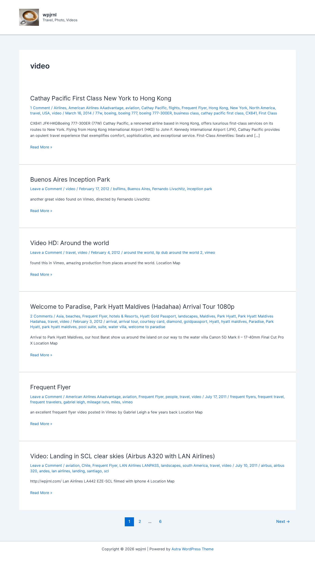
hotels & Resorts (123, 316)
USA (46, 113)
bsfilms (119, 188)
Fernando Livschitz (168, 188)
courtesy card (152, 321)
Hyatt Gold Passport (158, 316)
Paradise (256, 321)
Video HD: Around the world (69, 242)
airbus (266, 465)
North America (262, 107)
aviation (132, 107)
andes (44, 471)
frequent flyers (243, 396)
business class (186, 113)
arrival (111, 321)
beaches (73, 316)
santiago (94, 471)
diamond (174, 321)
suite (102, 326)
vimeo (210, 252)
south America (195, 465)
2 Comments (41, 316)
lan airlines (61, 471)
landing (78, 471)
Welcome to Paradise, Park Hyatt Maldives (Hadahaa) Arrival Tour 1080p (132, 306)
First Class (268, 113)
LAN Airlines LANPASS (139, 465)
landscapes (188, 316)
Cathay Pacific (154, 107)
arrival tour (128, 321)
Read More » (41, 147)
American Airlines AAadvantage (95, 107)
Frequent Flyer (194, 107)
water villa (117, 326)
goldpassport (195, 321)
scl (106, 471)
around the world (139, 252)
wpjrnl (49, 15)
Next (283, 521)
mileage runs (98, 402)
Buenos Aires (139, 188)
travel (35, 113)
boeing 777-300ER (155, 113)
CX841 (251, 113)
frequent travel (271, 396)
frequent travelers (45, 402)
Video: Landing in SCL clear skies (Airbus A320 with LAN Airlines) (122, 456)
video (57, 113)
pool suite (87, 326)
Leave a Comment (46, 188)
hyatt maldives (234, 321)
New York (238, 107)
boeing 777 (127, 113)
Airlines (60, 107)
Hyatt (214, 321)
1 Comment (40, 107)
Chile (86, 465)
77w (98, 113)
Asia (60, 316)
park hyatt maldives (59, 326)
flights (174, 107)
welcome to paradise (146, 326)
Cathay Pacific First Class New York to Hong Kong (100, 98)
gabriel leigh (74, 402)
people (172, 396)
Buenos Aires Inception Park (70, 179)
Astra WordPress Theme (193, 549)
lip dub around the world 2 (179, 252)
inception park (199, 188)
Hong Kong (218, 107)
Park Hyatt (226, 316)
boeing (110, 113)
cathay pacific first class (222, 113)
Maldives (207, 316)
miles (115, 402)
